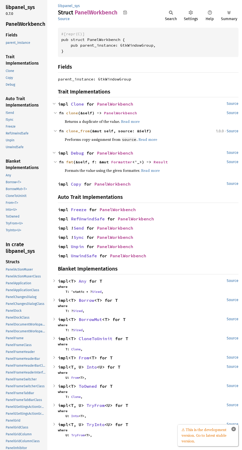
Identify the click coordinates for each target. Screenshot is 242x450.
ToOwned (88, 386)
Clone (77, 104)
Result (161, 162)
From (84, 358)
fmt (69, 162)
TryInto (95, 424)
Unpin (77, 246)
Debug (77, 153)
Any (82, 281)
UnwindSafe (84, 255)
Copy (76, 184)
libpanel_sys (69, 6)
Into (91, 367)
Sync (78, 237)
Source (64, 19)
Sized (96, 292)
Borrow (86, 300)
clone (72, 113)
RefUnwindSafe (88, 219)
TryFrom (95, 405)
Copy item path (125, 12)
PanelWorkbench (115, 104)
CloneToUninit (95, 338)
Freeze (78, 209)
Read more (130, 121)
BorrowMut (90, 319)
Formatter (121, 162)
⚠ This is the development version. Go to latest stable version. (204, 435)
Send (78, 228)
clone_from (78, 131)
